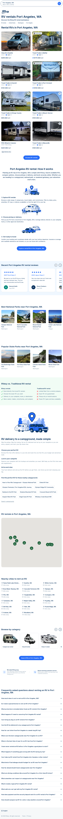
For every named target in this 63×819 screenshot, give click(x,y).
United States (12, 23)
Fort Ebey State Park (23, 364)
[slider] (7, 55)
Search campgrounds (7, 501)
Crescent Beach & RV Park (48, 492)
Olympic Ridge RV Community (44, 487)
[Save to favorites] (28, 33)
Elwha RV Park (44, 482)
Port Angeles (29, 23)
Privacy (29, 816)
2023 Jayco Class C (38, 275)
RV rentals (3, 23)
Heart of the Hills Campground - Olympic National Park (19, 482)
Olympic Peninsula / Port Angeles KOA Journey (17, 487)
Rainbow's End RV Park (9, 492)
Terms (23, 816)
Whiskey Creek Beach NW (43, 497)
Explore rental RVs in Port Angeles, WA (31, 248)
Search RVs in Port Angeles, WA (31, 658)
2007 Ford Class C (10, 275)
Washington (21, 23)
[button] (31, 548)
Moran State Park (54, 364)
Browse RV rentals (32, 157)
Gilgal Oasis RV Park (25, 497)
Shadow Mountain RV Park (28, 492)
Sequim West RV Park (9, 497)
